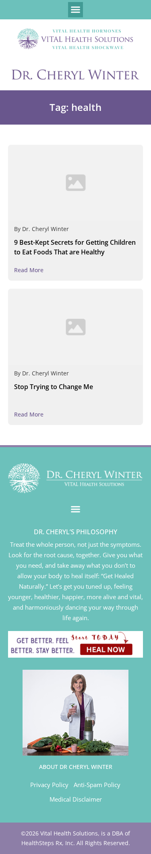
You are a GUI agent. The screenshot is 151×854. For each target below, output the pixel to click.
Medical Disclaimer (76, 799)
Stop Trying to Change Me (53, 386)
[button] (75, 9)
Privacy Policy (49, 785)
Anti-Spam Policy (97, 785)
